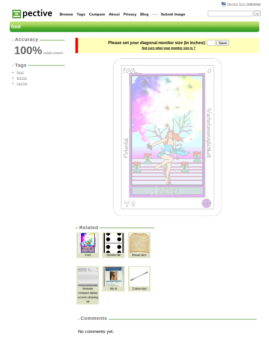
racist (22, 83)
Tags (81, 14)
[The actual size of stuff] (32, 13)
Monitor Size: (244, 4)
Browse (66, 14)
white (22, 78)
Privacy (130, 14)
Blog (144, 14)
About (114, 14)
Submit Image (173, 14)
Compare (97, 14)
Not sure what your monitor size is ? (168, 48)
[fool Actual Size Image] (167, 137)
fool (20, 72)
